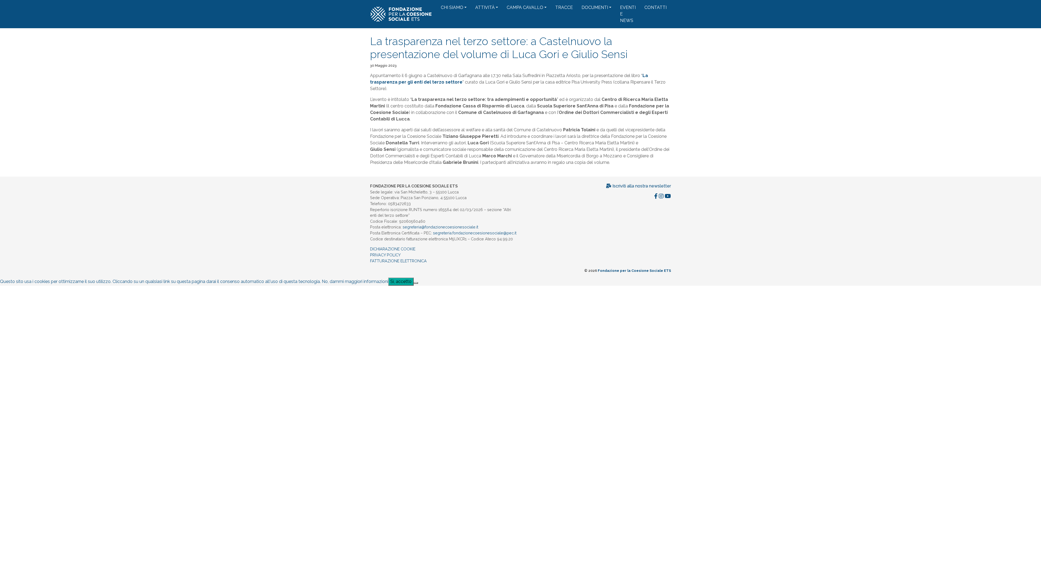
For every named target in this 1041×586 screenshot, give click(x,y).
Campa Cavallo (525, 7)
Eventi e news (628, 14)
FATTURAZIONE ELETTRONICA (398, 261)
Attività (485, 7)
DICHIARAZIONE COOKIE (392, 249)
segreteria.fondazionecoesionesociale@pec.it (474, 233)
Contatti (655, 7)
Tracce (564, 7)
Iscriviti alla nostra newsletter (641, 186)
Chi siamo (452, 7)
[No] (416, 283)
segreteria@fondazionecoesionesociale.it (440, 227)
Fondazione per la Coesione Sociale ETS (634, 271)
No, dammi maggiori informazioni (355, 281)
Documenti (594, 7)
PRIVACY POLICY (385, 255)
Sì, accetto (401, 281)
